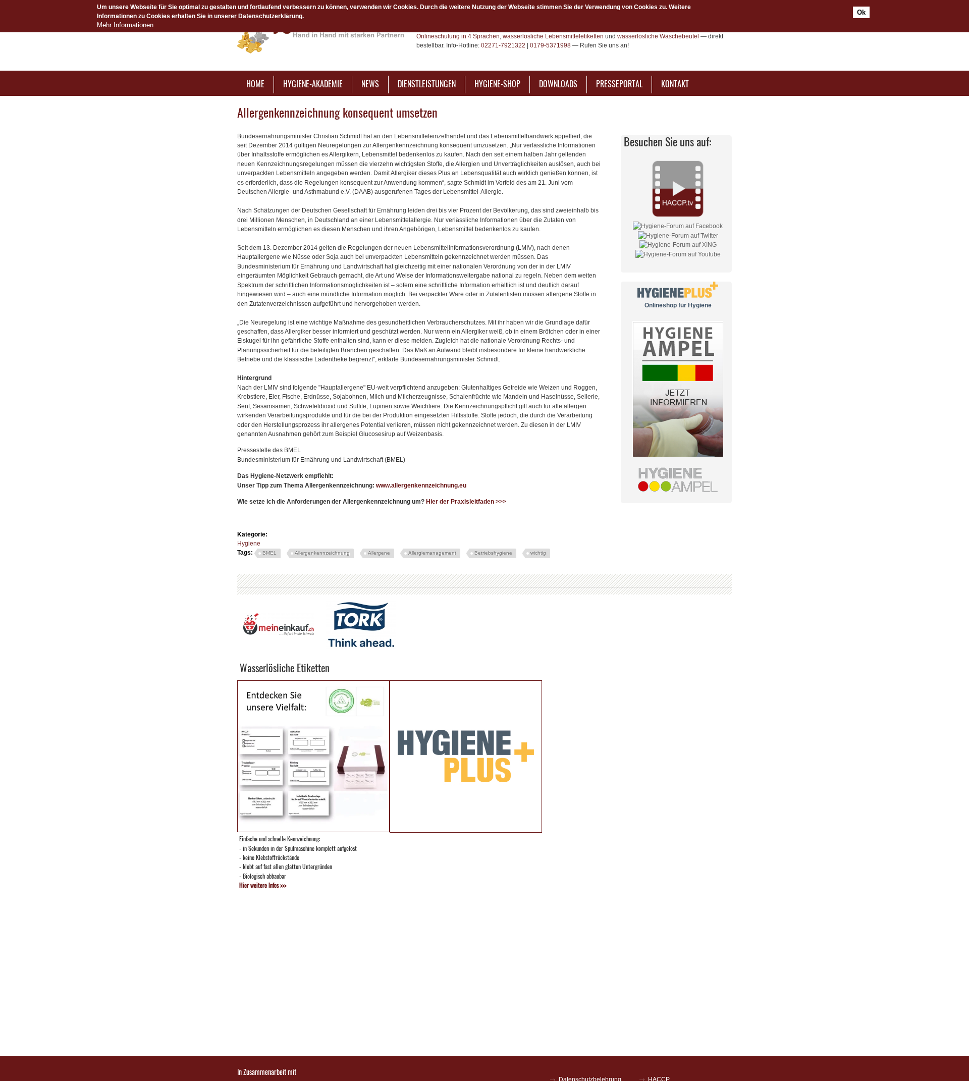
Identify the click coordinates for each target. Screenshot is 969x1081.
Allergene (379, 553)
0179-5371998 (550, 45)
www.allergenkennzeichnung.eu (421, 485)
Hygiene (248, 543)
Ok (861, 12)
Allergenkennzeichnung (322, 553)
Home (255, 84)
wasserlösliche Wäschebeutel (658, 36)
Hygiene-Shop (497, 84)
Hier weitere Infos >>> (262, 885)
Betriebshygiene (493, 553)
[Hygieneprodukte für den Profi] (466, 830)
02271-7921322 (503, 45)
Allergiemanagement (432, 553)
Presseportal (619, 84)
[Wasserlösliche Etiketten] (313, 829)
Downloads (558, 84)
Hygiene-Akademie (313, 84)
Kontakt (675, 84)
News (370, 84)
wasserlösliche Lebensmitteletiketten (553, 36)
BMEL (269, 553)
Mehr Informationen (125, 25)
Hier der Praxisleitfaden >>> (466, 501)
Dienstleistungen (427, 84)
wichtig (538, 553)
